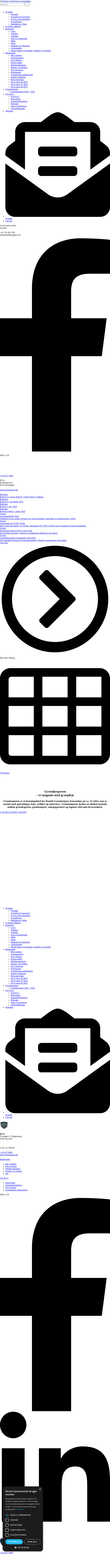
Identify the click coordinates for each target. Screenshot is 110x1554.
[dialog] (23, 1518)
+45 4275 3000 (6, 476)
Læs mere (20, 1509)
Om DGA (4, 1178)
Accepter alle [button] (14, 1542)
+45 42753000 (6, 1152)
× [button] (40, 1489)
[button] (22, 1547)
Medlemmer (5, 1159)
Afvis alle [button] (32, 1542)
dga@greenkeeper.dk (9, 490)
